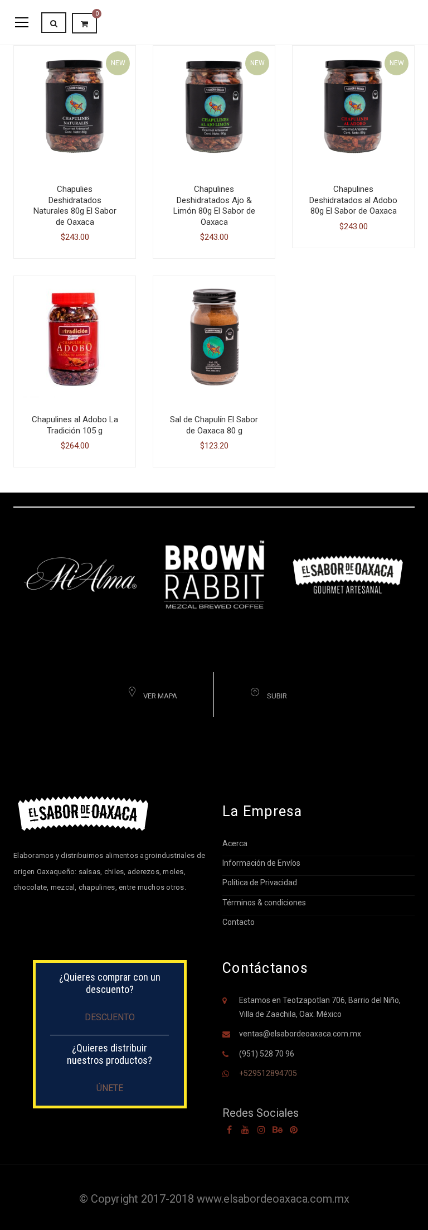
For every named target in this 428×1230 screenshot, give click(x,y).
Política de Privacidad (259, 882)
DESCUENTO (110, 1017)
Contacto (238, 922)
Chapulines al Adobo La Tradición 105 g (75, 425)
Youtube (245, 1129)
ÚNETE (109, 1088)
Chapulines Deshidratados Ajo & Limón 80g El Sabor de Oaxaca (214, 205)
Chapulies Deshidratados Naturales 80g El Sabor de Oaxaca (74, 205)
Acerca (234, 843)
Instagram (261, 1129)
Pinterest (293, 1129)
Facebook (229, 1129)
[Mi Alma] (80, 573)
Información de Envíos (261, 862)
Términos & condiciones (264, 902)
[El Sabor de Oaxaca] (348, 573)
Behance (277, 1129)
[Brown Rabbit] (214, 573)
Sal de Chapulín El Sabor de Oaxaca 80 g (214, 425)
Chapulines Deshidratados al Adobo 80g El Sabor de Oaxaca (353, 200)
